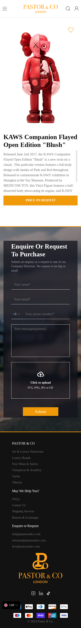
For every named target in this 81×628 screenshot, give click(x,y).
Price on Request (41, 200)
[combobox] (11, 605)
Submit (40, 411)
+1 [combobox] (15, 314)
